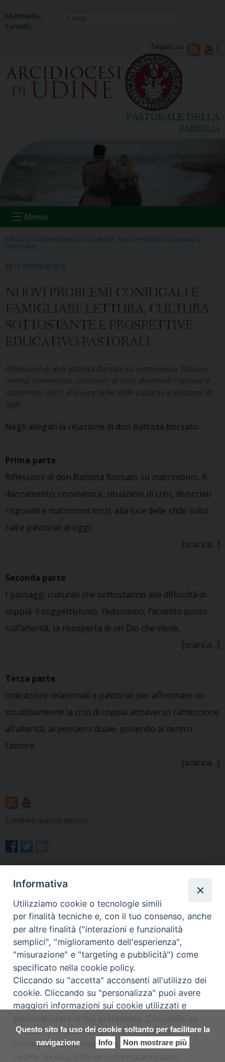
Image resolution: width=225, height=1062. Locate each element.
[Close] (199, 889)
